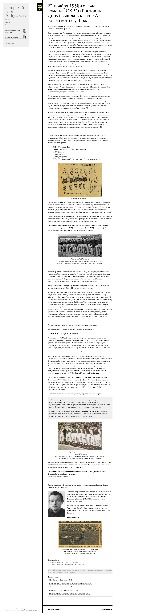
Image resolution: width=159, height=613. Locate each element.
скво (66, 573)
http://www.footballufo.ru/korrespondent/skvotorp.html (66, 564)
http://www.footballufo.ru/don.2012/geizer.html (63, 562)
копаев (90, 570)
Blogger (24, 609)
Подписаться (10, 43)
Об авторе (8, 22)
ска (54, 573)
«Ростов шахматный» (11, 37)
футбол (72, 573)
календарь (83, 570)
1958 (49, 570)
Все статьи (8, 25)
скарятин (60, 573)
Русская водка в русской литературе (12, 31)
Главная (7, 19)
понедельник (99, 570)
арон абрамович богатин (70, 570)
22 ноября (56, 570)
